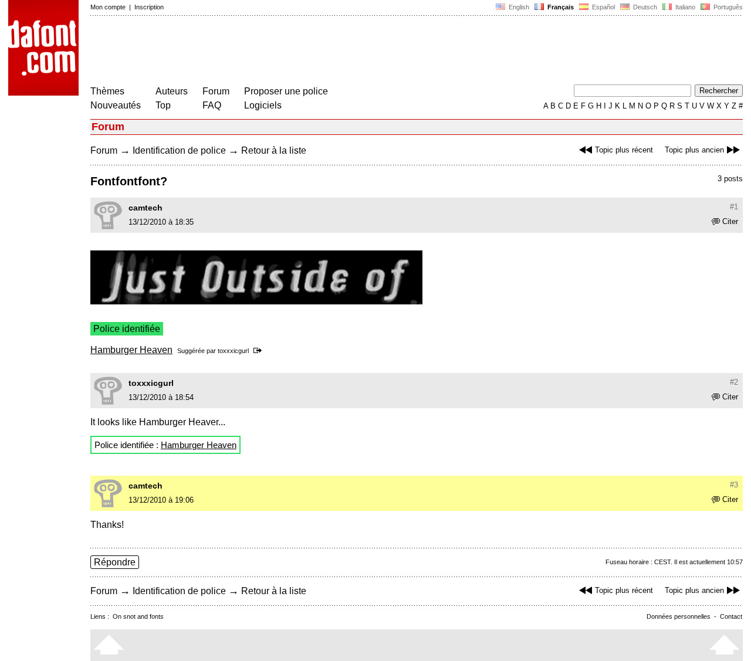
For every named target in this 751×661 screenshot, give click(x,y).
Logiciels (263, 105)
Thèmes (107, 91)
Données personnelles (679, 616)
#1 (734, 206)
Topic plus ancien (694, 149)
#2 (734, 382)
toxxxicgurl (233, 350)
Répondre (115, 562)
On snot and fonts (138, 616)
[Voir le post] (259, 350)
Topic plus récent (624, 149)
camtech (145, 207)
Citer (730, 221)
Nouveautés (115, 105)
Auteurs (171, 91)
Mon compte (108, 7)
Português (726, 7)
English (518, 7)
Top (163, 105)
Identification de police (179, 150)
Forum (215, 91)
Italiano (684, 7)
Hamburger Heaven (131, 350)
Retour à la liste (273, 150)
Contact (731, 616)
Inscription (149, 7)
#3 (734, 484)
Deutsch (644, 7)
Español (602, 7)
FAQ (211, 105)
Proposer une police (286, 91)
